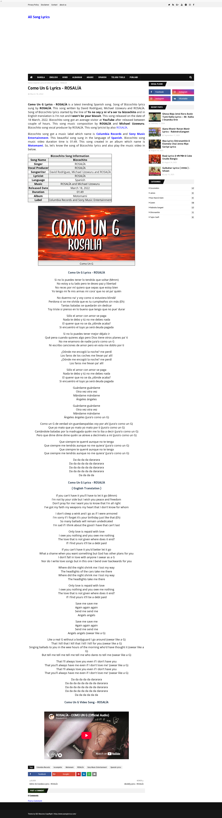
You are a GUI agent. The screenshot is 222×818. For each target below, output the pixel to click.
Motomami (35, 145)
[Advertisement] (111, 51)
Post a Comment (35, 801)
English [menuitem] (54, 77)
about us (63, 5)
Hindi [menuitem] (65, 77)
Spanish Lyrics (39, 83)
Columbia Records (108, 134)
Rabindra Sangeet (172, 207)
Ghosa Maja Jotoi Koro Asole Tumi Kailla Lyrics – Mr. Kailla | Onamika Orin (178, 116)
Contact (54, 5)
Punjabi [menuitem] (134, 77)
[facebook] (193, 4)
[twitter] (169, 4)
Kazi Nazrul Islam (171, 198)
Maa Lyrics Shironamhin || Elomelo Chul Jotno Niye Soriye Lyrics (176, 144)
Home (30, 83)
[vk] (183, 98)
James (171, 193)
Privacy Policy (33, 5)
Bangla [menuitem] (41, 77)
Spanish (116, 138)
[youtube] (181, 4)
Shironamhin (171, 212)
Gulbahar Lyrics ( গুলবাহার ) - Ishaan (176, 170)
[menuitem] (31, 77)
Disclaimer (45, 5)
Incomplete (58, 767)
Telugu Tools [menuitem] (118, 77)
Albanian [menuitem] (77, 77)
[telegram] (186, 4)
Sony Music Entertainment (97, 767)
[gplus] (177, 4)
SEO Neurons (40, 814)
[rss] (173, 4)
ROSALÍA (121, 127)
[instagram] (189, 4)
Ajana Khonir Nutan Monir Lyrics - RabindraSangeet (176, 130)
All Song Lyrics (39, 17)
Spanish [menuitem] (102, 77)
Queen (172, 203)
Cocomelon (172, 188)
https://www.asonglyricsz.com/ (65, 814)
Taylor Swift (171, 217)
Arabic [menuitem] (90, 77)
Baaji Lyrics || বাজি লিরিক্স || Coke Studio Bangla (177, 157)
